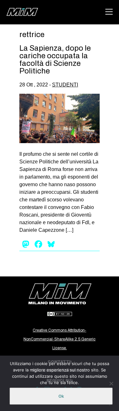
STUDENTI (65, 84)
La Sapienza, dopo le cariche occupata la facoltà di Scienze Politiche (55, 59)
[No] (111, 383)
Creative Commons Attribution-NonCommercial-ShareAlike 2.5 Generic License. (59, 339)
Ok (61, 396)
